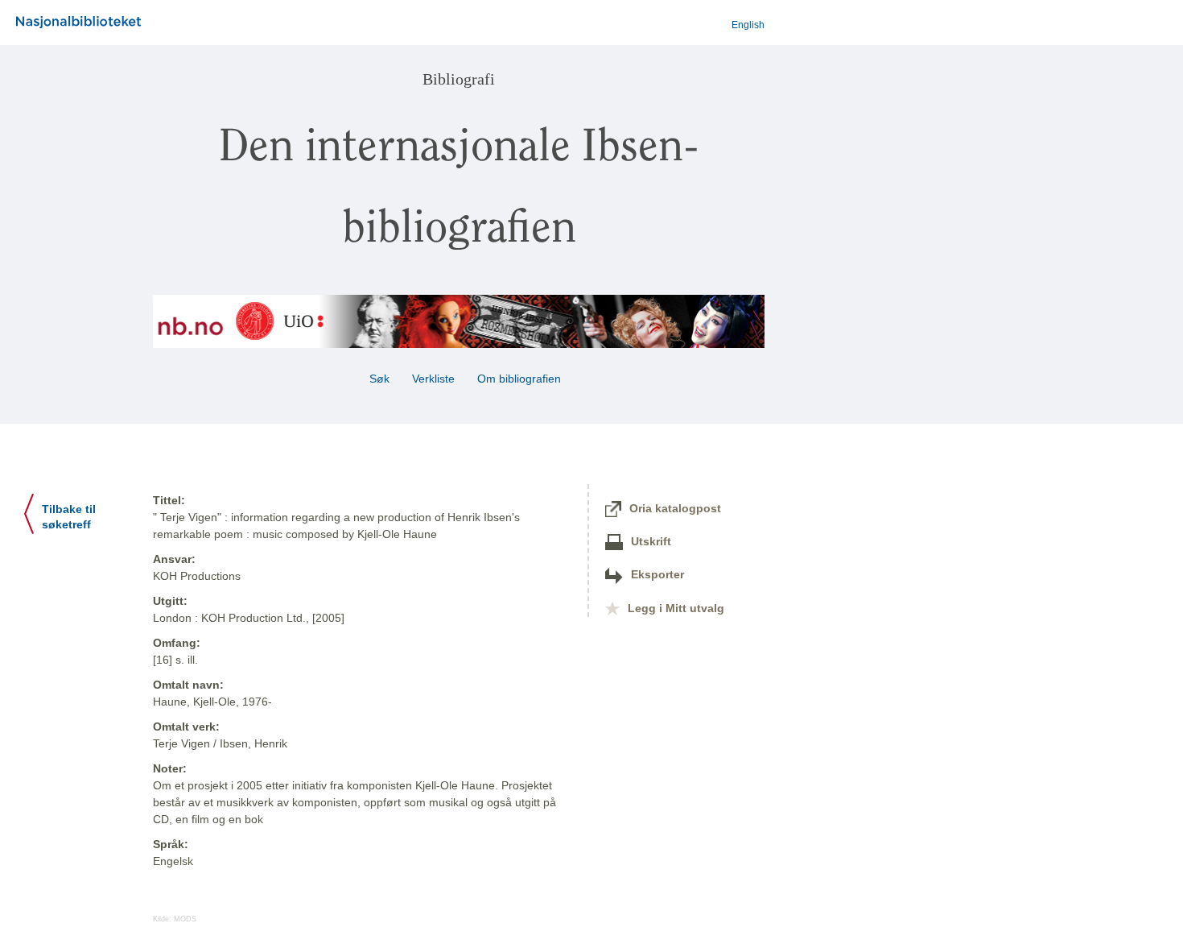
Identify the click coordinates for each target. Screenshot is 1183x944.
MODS (185, 919)
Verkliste (433, 378)
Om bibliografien (520, 378)
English (748, 25)
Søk (379, 378)
